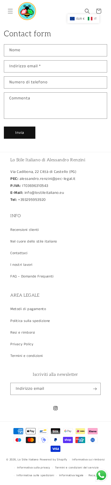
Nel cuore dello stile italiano (33, 241)
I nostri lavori (21, 264)
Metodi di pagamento (28, 309)
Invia (19, 132)
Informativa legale (71, 475)
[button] (10, 11)
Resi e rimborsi (22, 332)
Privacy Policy (21, 344)
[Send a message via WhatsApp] (101, 475)
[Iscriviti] (94, 389)
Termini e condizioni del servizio (77, 468)
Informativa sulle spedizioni (35, 475)
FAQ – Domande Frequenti (32, 276)
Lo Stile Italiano (28, 460)
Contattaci (19, 253)
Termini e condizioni (26, 355)
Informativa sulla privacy (33, 468)
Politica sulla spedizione (30, 321)
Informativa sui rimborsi (88, 460)
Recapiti (94, 475)
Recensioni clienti (24, 229)
